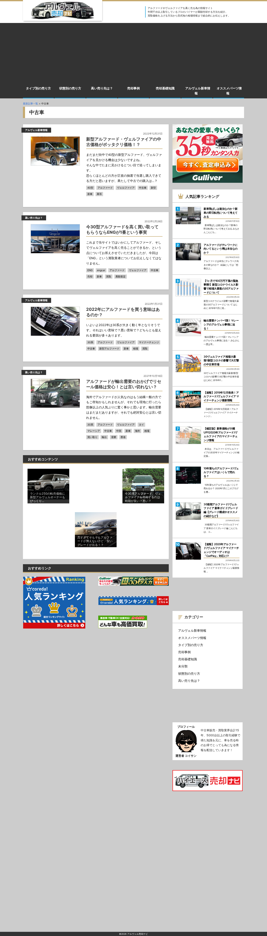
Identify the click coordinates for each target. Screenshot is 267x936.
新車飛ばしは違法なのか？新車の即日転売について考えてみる (221, 212)
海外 (137, 430)
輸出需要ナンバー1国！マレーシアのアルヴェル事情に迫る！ (221, 324)
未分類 (183, 666)
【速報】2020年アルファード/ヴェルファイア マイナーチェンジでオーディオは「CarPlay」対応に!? (221, 550)
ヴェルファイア (126, 187)
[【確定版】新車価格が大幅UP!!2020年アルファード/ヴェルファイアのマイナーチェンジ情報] (188, 435)
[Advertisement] (133, 52)
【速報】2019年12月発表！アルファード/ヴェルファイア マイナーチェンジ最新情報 (221, 396)
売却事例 (133, 88)
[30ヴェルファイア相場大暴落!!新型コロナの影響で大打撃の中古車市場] (188, 363)
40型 (90, 187)
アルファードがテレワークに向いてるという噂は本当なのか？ (221, 248)
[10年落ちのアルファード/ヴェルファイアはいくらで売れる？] (188, 475)
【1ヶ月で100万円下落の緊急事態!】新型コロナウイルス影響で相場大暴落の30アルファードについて (221, 286)
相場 (135, 348)
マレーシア (93, 430)
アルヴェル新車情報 (197, 90)
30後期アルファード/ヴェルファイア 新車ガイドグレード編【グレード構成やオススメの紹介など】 (221, 510)
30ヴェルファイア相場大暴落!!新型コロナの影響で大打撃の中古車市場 (221, 360)
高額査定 (121, 276)
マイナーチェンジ (149, 342)
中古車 (142, 187)
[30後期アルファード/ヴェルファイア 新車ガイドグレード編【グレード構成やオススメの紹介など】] (188, 511)
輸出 (104, 437)
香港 (123, 437)
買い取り (92, 437)
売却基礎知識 (165, 88)
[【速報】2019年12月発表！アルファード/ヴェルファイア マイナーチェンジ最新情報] (188, 399)
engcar (101, 270)
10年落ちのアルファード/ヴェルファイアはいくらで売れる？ (221, 472)
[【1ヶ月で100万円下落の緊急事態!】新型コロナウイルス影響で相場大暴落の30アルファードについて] (188, 287)
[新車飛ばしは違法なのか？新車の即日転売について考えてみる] (188, 215)
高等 (99, 194)
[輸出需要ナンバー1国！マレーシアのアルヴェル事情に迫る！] (188, 327)
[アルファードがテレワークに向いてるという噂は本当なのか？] (188, 251)
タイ (141, 424)
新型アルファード (109, 348)
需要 (113, 437)
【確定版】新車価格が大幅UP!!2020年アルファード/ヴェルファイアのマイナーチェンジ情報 (221, 434)
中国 (118, 430)
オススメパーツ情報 (229, 90)
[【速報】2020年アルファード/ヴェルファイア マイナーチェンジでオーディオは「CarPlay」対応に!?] (188, 551)
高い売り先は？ (102, 88)
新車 (89, 194)
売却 (89, 276)
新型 (153, 187)
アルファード (105, 187)
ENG (90, 270)
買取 (108, 276)
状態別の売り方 (70, 88)
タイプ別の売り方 (38, 88)
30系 (90, 342)
